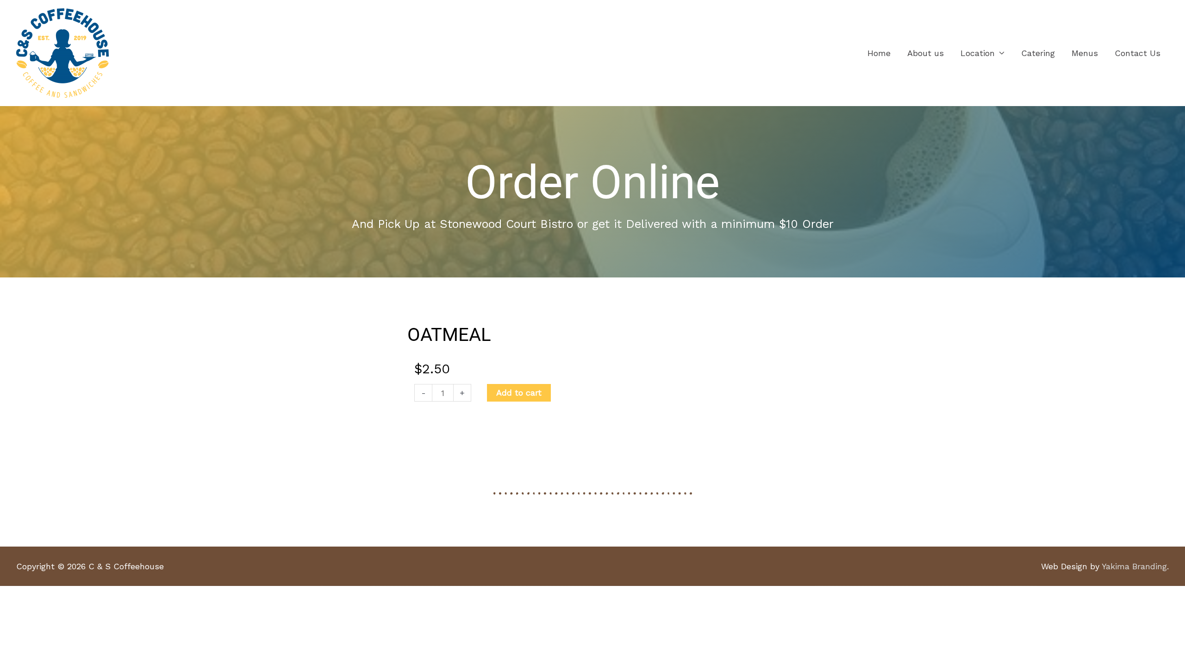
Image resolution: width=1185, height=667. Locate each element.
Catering (1038, 53)
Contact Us (1137, 53)
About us (925, 53)
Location (977, 53)
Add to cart (519, 392)
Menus (1085, 53)
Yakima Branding (1134, 566)
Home (879, 53)
